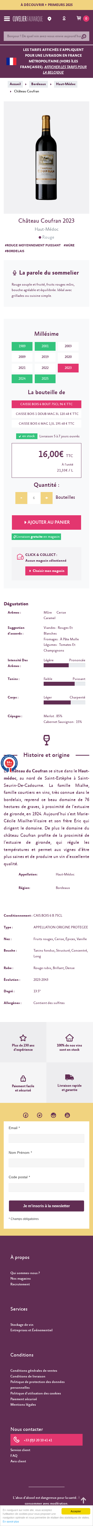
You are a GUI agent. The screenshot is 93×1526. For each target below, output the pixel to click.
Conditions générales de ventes (33, 1371)
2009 (22, 357)
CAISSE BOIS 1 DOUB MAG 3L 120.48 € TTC (47, 414)
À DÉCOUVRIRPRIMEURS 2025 (47, 5)
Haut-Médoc (65, 84)
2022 (45, 368)
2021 (22, 368)
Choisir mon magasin (48, 571)
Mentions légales (23, 1405)
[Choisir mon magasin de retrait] (50, 18)
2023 (68, 368)
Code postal (18, 1177)
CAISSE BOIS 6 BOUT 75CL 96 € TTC (46, 404)
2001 (45, 346)
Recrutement (20, 1284)
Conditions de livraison (27, 1376)
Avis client (18, 1461)
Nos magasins (20, 1279)
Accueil (15, 84)
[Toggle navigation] (7, 18)
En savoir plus (11, 1521)
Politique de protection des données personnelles (37, 1385)
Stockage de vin (21, 1325)
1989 (22, 346)
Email (13, 1128)
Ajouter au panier (49, 522)
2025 (45, 379)
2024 (22, 379)
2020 (68, 357)
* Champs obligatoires (24, 1219)
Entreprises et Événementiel (31, 1330)
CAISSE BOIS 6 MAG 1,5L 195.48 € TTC (46, 424)
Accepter (76, 1511)
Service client (20, 1450)
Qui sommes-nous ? (25, 1273)
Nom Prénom (19, 1153)
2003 (68, 346)
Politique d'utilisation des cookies (35, 1393)
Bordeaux (38, 84)
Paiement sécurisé (23, 1399)
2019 (45, 357)
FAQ (13, 1456)
